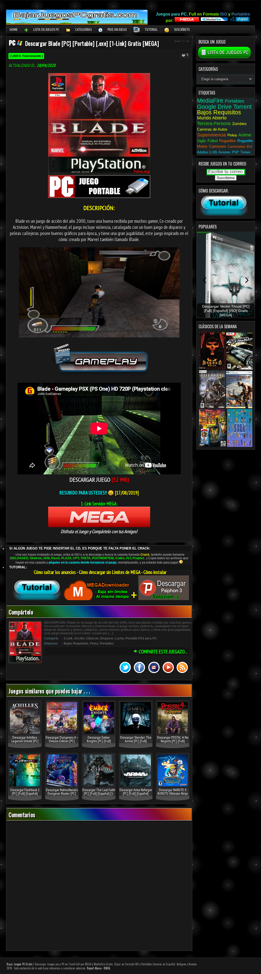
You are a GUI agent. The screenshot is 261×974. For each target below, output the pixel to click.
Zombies (239, 123)
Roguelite (245, 141)
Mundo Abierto (212, 117)
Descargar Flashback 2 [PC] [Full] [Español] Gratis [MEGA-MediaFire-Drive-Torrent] (25, 795)
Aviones (224, 152)
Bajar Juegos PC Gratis (20, 964)
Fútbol (212, 141)
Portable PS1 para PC (141, 638)
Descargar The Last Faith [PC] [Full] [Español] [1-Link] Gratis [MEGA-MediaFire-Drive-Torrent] (98, 795)
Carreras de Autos (212, 129)
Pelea (94, 643)
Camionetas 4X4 (240, 146)
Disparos (106, 638)
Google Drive (214, 106)
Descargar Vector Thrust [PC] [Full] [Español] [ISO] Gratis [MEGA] (226, 311)
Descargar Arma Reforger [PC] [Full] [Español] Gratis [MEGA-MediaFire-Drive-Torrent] (136, 795)
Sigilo (201, 141)
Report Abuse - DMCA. (99, 968)
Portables (107, 643)
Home (14, 29)
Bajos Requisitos (76, 643)
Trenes (245, 152)
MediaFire (210, 100)
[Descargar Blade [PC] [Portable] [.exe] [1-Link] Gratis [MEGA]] (16, 44)
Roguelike (227, 141)
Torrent (242, 106)
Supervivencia (211, 135)
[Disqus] (99, 886)
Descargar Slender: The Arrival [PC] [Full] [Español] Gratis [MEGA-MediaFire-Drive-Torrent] (135, 742)
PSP (235, 152)
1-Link (186, 41)
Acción (79, 638)
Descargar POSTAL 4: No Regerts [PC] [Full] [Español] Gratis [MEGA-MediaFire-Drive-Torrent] (172, 742)
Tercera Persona (214, 123)
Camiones (217, 146)
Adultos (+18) (207, 152)
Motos (202, 146)
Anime (244, 135)
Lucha (119, 638)
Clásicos (92, 638)
